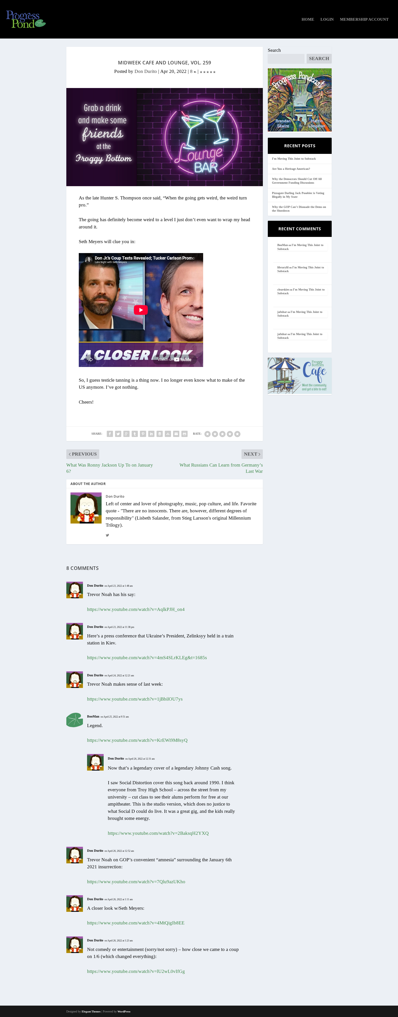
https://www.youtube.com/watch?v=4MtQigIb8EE (135, 922)
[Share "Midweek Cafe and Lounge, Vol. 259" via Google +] (126, 434)
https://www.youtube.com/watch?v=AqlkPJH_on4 (136, 609)
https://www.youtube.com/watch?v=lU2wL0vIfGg (136, 971)
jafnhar (282, 312)
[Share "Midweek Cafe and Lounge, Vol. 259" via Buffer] (159, 434)
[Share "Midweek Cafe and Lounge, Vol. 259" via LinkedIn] (151, 434)
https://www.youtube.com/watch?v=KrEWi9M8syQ (137, 740)
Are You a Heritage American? (291, 168)
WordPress (124, 1011)
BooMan (93, 716)
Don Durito (146, 71)
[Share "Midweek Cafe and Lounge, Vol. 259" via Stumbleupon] (168, 434)
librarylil (283, 267)
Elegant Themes (91, 1011)
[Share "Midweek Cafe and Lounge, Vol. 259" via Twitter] (118, 434)
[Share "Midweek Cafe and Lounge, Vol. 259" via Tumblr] (135, 434)
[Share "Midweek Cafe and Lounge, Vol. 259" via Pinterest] (143, 434)
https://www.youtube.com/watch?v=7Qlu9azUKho (136, 881)
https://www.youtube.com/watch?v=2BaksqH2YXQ (158, 833)
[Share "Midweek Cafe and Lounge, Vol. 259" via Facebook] (110, 434)
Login (327, 20)
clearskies (283, 289)
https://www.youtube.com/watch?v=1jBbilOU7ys (135, 699)
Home (308, 20)
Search (274, 50)
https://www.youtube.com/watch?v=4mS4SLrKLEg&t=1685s (147, 657)
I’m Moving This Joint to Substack (294, 158)
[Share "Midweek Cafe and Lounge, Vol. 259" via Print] (184, 434)
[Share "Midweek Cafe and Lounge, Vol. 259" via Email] (176, 434)
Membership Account (364, 20)
